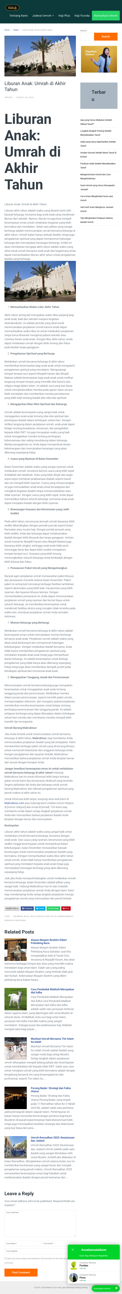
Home (7, 30)
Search (83, 30)
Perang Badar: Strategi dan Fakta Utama (51, 1090)
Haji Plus (64, 15)
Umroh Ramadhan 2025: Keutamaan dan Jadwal (52, 1139)
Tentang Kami (19, 15)
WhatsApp (54, 908)
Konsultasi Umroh (106, 15)
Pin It (67, 908)
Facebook (28, 908)
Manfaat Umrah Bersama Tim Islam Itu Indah (52, 1040)
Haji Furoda (82, 15)
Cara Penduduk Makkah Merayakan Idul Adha (52, 991)
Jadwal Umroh (41, 15)
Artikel (16, 30)
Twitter (41, 908)
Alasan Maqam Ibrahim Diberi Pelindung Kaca (49, 941)
